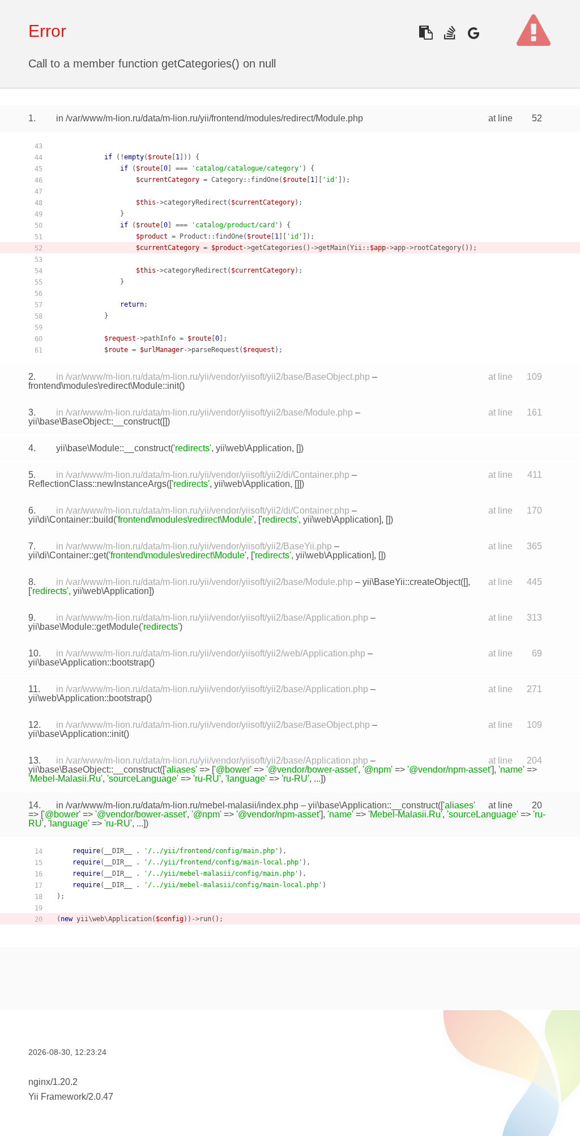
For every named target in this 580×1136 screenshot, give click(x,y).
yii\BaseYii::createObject (411, 582)
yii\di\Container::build (70, 519)
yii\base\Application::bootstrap (88, 662)
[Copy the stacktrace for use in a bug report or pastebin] (426, 33)
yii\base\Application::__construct (373, 805)
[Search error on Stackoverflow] (449, 33)
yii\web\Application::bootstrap (87, 698)
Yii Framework (57, 1096)
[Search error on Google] (473, 33)
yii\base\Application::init (75, 734)
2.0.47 (100, 1096)
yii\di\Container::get (67, 555)
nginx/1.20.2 (53, 1082)
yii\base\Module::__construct (113, 448)
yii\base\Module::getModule (83, 626)
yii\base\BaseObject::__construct (94, 421)
